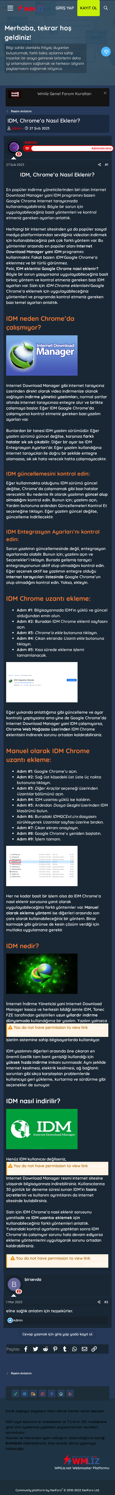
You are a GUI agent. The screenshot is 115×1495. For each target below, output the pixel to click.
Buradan (43, 621)
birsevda (33, 1279)
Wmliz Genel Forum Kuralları (64, 93)
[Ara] (106, 8)
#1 (106, 165)
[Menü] (10, 8)
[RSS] (70, 1393)
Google (48, 268)
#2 (106, 1302)
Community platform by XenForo (57, 1490)
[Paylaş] (99, 165)
